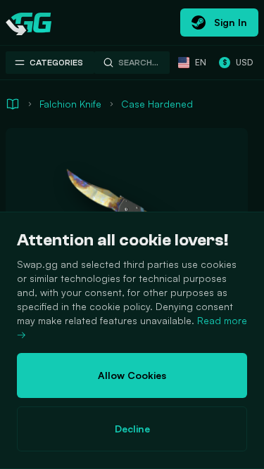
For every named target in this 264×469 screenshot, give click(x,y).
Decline (132, 429)
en (200, 62)
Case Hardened (157, 104)
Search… (138, 63)
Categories (56, 63)
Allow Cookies (132, 375)
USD (237, 62)
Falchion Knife (70, 104)
